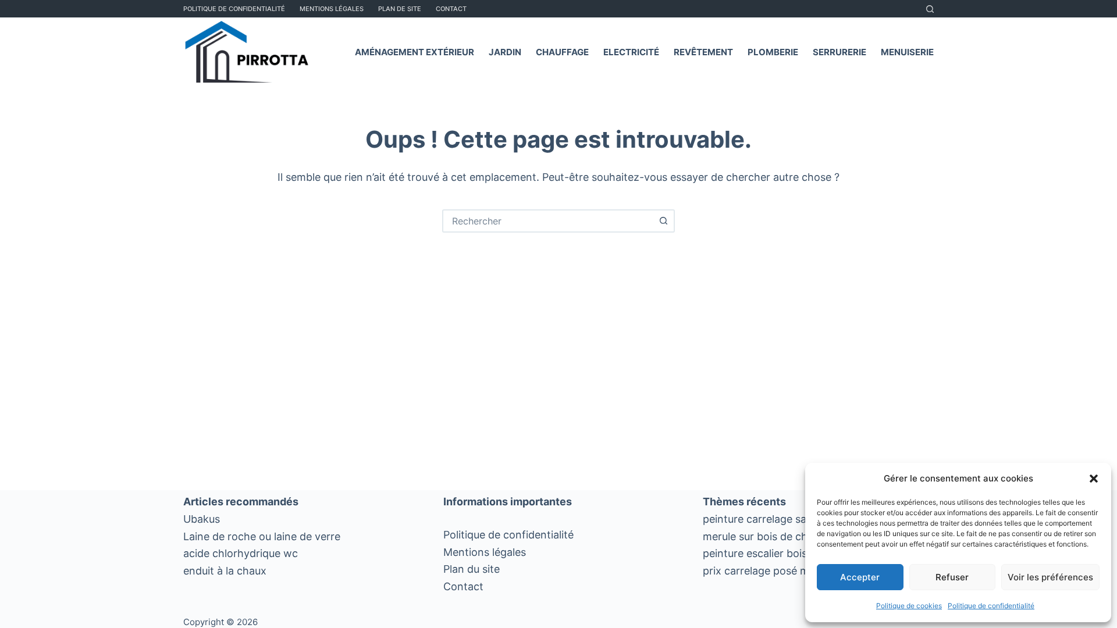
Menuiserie (907, 52)
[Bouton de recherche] (663, 220)
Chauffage (562, 52)
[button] (1094, 478)
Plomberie (773, 52)
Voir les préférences (1050, 577)
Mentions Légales (332, 9)
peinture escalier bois (755, 553)
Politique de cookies (909, 605)
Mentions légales (484, 552)
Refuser (952, 577)
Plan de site (399, 9)
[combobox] (548, 221)
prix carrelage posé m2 (759, 571)
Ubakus (201, 519)
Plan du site (471, 569)
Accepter (860, 577)
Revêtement (703, 52)
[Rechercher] (930, 9)
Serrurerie (839, 52)
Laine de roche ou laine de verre (261, 536)
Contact (451, 9)
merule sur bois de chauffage (774, 536)
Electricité (631, 52)
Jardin (505, 52)
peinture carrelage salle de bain (779, 519)
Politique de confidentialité (991, 605)
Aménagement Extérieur (414, 52)
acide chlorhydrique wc (240, 553)
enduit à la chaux (224, 571)
